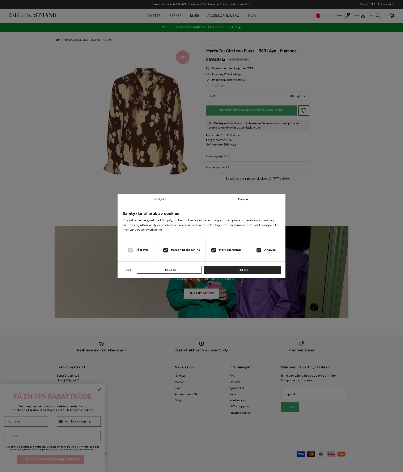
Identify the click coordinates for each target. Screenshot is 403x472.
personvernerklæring (148, 229)
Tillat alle (242, 269)
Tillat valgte (169, 269)
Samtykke (159, 199)
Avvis (128, 269)
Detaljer (243, 199)
